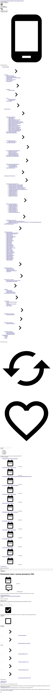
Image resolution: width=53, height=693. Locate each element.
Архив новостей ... (3, 566)
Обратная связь (3, 682)
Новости (12, 0)
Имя (1, 604)
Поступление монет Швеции (6, 596)
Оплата (6, 337)
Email (1, 605)
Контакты (22, 0)
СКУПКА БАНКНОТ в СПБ (23, 661)
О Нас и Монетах (7, 0)
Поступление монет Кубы (7, 538)
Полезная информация (22, 635)
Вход (1, 1)
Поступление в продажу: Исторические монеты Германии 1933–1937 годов (16, 476)
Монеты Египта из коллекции (8, 503)
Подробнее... (10, 690)
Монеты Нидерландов (6, 556)
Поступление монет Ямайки (7, 547)
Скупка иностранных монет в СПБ (24, 677)
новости (6, 456)
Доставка (6, 336)
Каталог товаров (5, 66)
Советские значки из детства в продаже (10, 458)
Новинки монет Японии (15, 596)
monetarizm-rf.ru (4, 687)
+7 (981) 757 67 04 (3, 11)
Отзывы (18, 0)
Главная (2, 0)
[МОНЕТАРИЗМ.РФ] (4, 2)
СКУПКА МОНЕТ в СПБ (22, 653)
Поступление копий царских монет (9, 529)
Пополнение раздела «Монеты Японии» (10, 512)
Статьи (15, 0)
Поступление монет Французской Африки (10, 485)
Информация (5, 335)
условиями (23, 614)
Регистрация (5, 1)
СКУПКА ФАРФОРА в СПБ (23, 669)
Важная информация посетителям (24, 643)
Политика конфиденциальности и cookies (14, 687)
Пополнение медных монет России (9, 494)
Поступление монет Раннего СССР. (9, 467)
